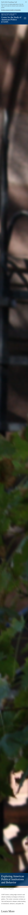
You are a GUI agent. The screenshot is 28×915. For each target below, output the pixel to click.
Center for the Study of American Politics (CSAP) (11, 19)
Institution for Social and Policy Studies (9, 14)
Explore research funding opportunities (11, 10)
